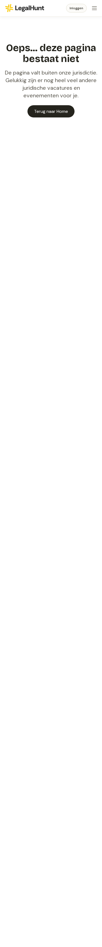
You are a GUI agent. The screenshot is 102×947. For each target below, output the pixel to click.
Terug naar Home (51, 111)
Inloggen (76, 8)
